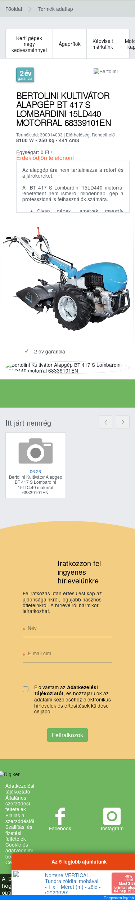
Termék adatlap (55, 8)
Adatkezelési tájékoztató (19, 789)
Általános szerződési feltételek (17, 803)
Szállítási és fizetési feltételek (18, 833)
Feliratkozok (67, 735)
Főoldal (13, 8)
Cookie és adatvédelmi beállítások (19, 850)
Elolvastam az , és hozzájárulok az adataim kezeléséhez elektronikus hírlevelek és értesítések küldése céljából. (72, 699)
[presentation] (105, 422)
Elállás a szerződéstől (19, 818)
